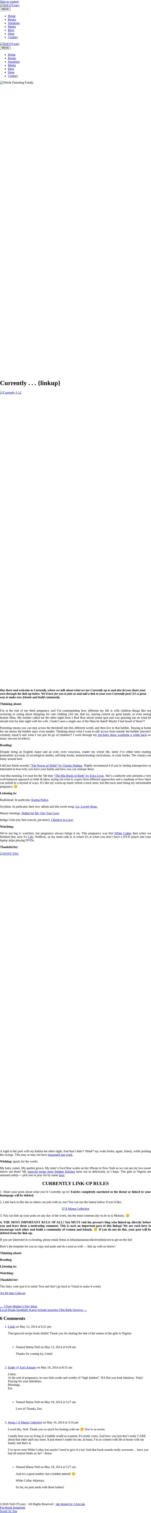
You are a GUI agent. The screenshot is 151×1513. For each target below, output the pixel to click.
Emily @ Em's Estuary (22, 1367)
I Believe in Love (62, 820)
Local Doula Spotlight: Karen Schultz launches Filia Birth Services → (43, 1310)
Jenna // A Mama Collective (25, 1422)
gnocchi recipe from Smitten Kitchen (51, 1171)
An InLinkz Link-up (12, 1293)
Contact (12, 37)
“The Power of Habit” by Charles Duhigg (56, 765)
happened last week (60, 1154)
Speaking (13, 23)
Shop (11, 33)
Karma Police (39, 800)
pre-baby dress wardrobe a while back (122, 735)
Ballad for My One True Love (40, 813)
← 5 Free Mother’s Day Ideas (18, 1306)
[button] (8, 1511)
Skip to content (9, 1)
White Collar (122, 833)
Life (30, 836)
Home (12, 16)
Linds (11, 1326)
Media (12, 26)
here (61, 1175)
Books (12, 19)
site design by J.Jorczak (70, 1504)
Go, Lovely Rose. (86, 806)
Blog (11, 30)
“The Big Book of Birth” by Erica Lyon (79, 775)
